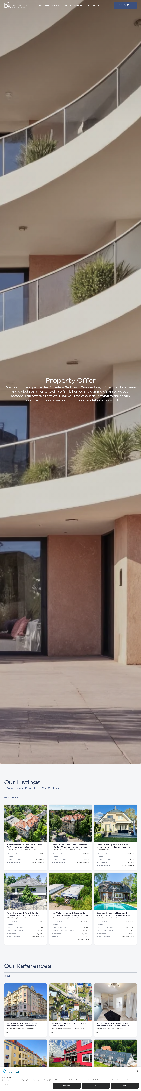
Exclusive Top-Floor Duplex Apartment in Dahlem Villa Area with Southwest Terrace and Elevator (70, 846)
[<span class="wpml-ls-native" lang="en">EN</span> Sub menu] (101, 5)
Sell (47, 5)
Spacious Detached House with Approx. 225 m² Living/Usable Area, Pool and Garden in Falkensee (113, 914)
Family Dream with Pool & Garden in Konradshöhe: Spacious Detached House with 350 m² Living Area (23, 914)
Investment (79, 5)
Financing (67, 5)
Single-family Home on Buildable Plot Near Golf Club (69, 1024)
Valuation (56, 5)
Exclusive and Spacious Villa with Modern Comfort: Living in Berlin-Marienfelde (112, 846)
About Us (91, 5)
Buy (40, 5)
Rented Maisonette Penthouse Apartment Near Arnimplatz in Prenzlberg (21, 1024)
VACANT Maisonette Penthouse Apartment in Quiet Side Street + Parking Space (112, 1024)
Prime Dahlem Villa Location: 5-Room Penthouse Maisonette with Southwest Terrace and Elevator (24, 846)
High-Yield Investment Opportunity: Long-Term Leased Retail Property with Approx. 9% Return (70, 914)
